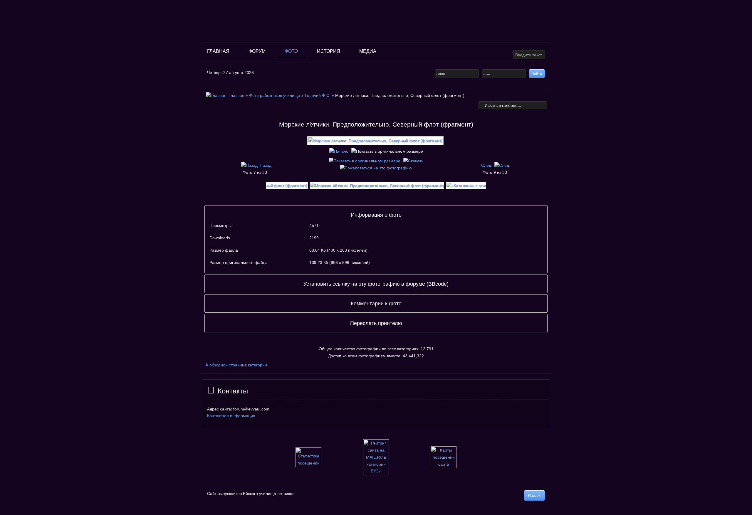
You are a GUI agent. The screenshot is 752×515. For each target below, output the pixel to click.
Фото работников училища (275, 95)
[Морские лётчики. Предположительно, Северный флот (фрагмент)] (376, 143)
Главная (218, 51)
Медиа (367, 51)
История (328, 51)
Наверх (534, 496)
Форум (257, 51)
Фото (291, 51)
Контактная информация (231, 415)
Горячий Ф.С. (317, 95)
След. (486, 165)
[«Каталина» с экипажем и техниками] (484, 185)
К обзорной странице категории (236, 365)
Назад (265, 165)
